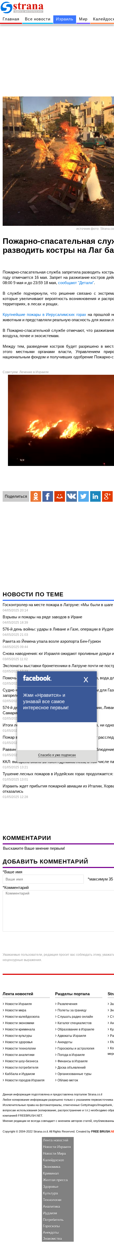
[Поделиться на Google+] (107, 496)
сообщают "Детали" (76, 282)
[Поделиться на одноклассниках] (35, 496)
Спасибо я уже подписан (57, 755)
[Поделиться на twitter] (83, 496)
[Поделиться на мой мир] (59, 496)
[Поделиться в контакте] (71, 496)
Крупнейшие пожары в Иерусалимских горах (45, 314)
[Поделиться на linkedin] (95, 496)
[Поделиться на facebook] (47, 496)
